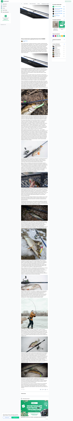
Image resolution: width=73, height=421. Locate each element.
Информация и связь (3, 24)
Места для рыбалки (33, 3)
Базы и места (26, 3)
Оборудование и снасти (45, 3)
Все (64, 19)
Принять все (15, 417)
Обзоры (38, 3)
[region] (11, 415)
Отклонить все (7, 417)
